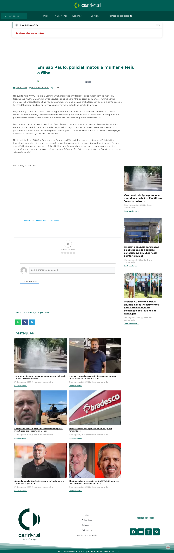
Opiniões (94, 16)
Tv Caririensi (60, 16)
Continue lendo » (20, 386)
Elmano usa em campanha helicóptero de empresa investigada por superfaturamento (38, 430)
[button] (18, 322)
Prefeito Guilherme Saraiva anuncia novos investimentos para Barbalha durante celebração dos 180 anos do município (141, 307)
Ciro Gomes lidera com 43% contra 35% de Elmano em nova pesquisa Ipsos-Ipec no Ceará (94, 482)
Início (46, 16)
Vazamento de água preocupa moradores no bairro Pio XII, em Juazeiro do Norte (143, 198)
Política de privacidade (120, 16)
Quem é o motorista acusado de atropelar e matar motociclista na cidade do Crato (92, 377)
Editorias (77, 16)
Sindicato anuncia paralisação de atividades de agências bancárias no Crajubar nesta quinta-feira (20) (141, 251)
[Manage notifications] (168, 547)
